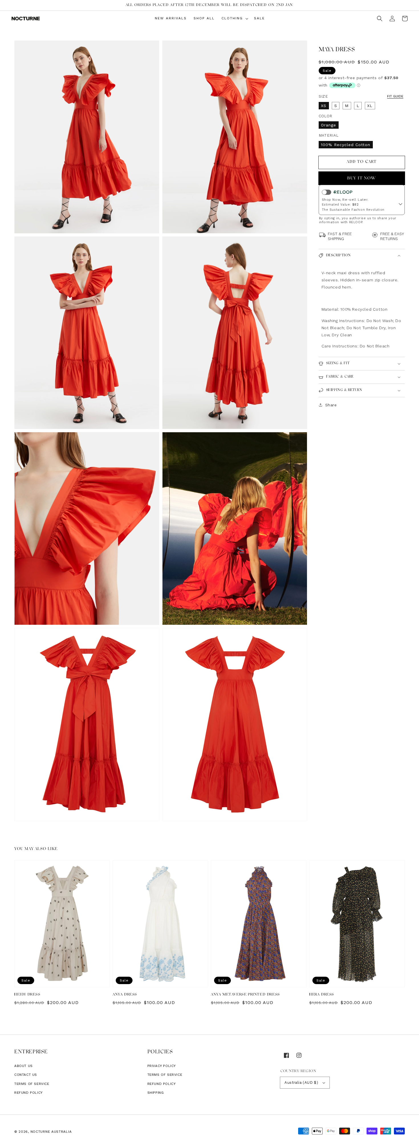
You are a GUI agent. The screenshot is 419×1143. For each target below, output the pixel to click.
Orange (328, 125)
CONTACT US (25, 1075)
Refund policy (28, 1093)
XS (323, 105)
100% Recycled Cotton (345, 144)
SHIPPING (155, 1093)
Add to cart (362, 162)
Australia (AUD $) (301, 1082)
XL (370, 105)
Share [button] (331, 405)
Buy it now (361, 178)
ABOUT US (23, 1066)
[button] (379, 18)
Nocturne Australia (51, 1132)
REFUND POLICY (161, 1084)
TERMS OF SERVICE (164, 1075)
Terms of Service (31, 1084)
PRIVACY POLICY (161, 1066)
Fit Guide (395, 96)
